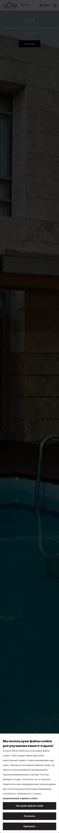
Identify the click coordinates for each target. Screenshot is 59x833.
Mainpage (29, 43)
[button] (55, 5)
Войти (47, 5)
